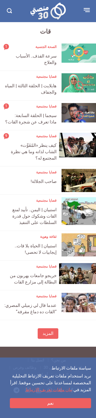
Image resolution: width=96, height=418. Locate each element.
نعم (50, 403)
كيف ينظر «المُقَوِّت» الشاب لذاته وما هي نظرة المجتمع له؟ (34, 152)
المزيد (48, 333)
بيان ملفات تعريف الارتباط (48, 389)
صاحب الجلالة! (44, 181)
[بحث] (9, 10)
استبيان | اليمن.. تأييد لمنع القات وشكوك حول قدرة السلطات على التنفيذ (34, 216)
